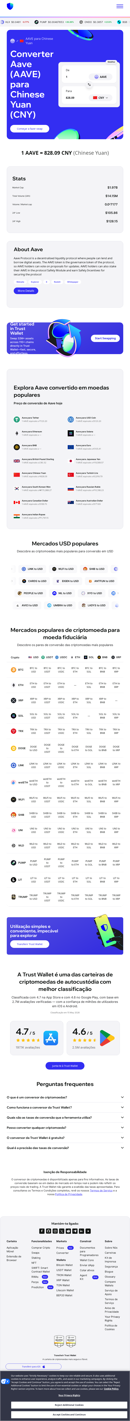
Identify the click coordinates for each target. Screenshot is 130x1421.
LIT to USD (33, 879)
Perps (39, 1282)
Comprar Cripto (40, 1247)
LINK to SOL (89, 765)
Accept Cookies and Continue (69, 1414)
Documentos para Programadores (89, 1251)
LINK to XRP (116, 765)
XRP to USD (33, 700)
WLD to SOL (89, 845)
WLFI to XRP (116, 799)
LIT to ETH (75, 879)
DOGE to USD (33, 748)
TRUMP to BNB (103, 897)
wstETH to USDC (61, 782)
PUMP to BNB (102, 862)
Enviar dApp (87, 1265)
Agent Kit (88, 1277)
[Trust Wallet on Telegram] (75, 1231)
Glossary (110, 1276)
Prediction (41, 1287)
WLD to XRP (116, 845)
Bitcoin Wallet (64, 1265)
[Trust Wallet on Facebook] (42, 1231)
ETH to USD (33, 685)
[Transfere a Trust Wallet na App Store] (51, 1038)
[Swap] (89, 84)
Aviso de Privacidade (112, 1309)
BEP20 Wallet (64, 1295)
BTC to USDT (47, 669)
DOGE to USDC (61, 748)
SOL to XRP (116, 715)
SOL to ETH (75, 715)
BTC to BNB (102, 669)
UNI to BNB (102, 830)
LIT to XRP (116, 879)
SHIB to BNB (102, 815)
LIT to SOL (89, 879)
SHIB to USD (33, 815)
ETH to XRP (116, 685)
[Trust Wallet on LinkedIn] (81, 1231)
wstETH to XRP (116, 782)
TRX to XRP (116, 731)
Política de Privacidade (68, 1194)
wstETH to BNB (102, 782)
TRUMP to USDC (61, 897)
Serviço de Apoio (111, 1292)
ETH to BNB (102, 685)
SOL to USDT (47, 715)
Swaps (35, 1252)
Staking (35, 1257)
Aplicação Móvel (12, 1249)
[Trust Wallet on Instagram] (55, 1231)
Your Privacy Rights (69, 1395)
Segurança (111, 1266)
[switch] (119, 6)
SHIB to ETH (75, 815)
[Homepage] (10, 6)
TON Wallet (63, 1285)
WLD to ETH (75, 845)
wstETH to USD (33, 782)
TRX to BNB (102, 731)
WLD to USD (33, 845)
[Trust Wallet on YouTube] (88, 1231)
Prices (64, 1247)
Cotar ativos (87, 1270)
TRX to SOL (88, 731)
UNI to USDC (61, 830)
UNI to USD (33, 830)
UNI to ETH (75, 830)
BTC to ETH (75, 669)
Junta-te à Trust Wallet (65, 1065)
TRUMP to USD (33, 897)
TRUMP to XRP (116, 897)
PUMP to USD (33, 862)
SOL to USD (33, 715)
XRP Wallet (62, 1280)
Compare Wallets (110, 1283)
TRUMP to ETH (75, 897)
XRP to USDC (61, 700)
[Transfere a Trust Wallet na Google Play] (107, 1038)
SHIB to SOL (89, 815)
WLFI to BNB (102, 799)
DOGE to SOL (88, 748)
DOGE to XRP (116, 748)
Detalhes (111, 62)
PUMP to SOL (88, 862)
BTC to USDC (61, 669)
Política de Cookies (111, 1327)
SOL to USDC (61, 715)
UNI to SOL (88, 830)
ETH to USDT (47, 685)
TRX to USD (33, 731)
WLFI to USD (33, 799)
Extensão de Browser (14, 1258)
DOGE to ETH (75, 748)
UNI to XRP (116, 830)
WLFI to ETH (75, 799)
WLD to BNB (102, 845)
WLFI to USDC (61, 799)
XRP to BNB (102, 700)
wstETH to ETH (75, 782)
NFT (34, 1262)
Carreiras (110, 1252)
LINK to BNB (102, 765)
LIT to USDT (47, 879)
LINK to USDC (61, 765)
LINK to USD (33, 765)
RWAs (39, 1276)
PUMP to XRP (116, 862)
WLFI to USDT (47, 799)
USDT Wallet (63, 1270)
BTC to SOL (88, 669)
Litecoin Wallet (65, 1290)
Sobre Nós (111, 1247)
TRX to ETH (75, 731)
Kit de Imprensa (110, 1259)
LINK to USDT (47, 765)
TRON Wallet (63, 1275)
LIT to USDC (61, 879)
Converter (62, 1252)
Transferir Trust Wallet (29, 944)
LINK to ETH (75, 765)
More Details (26, 291)
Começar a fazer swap (29, 128)
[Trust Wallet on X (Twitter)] (61, 1231)
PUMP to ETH (75, 862)
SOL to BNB (102, 715)
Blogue (109, 1271)
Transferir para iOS (31, 1366)
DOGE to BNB (102, 748)
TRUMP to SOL (89, 897)
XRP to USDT (47, 700)
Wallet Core (87, 1260)
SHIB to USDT (47, 815)
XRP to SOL (88, 700)
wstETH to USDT (47, 782)
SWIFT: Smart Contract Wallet (40, 1269)
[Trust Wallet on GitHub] (48, 1231)
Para (69, 91)
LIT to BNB (102, 879)
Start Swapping (105, 338)
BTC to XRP (116, 669)
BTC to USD (33, 669)
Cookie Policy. (111, 1388)
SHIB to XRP (116, 815)
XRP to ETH (75, 700)
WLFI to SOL (89, 799)
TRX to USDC (61, 731)
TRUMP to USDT (47, 897)
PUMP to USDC (61, 863)
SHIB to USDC (61, 815)
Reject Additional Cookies (69, 1405)
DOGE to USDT (47, 748)
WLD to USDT (47, 845)
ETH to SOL (88, 685)
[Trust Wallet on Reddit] (68, 1231)
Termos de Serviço (101, 1190)
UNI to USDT (47, 830)
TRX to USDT (47, 731)
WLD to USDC (61, 845)
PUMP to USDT (47, 863)
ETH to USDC (61, 685)
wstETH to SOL (89, 782)
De (67, 70)
